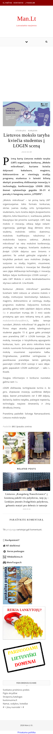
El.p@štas (7, 3)
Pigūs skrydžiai (10, 693)
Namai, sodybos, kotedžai (15, 703)
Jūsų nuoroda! (13, 707)
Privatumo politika (26, 732)
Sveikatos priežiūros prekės (16, 689)
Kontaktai (18, 3)
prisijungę (11, 529)
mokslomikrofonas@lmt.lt (15, 320)
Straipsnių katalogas (12, 696)
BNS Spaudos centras (22, 426)
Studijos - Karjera (26, 130)
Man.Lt (26, 18)
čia (4, 312)
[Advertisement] (26, 70)
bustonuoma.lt (10, 700)
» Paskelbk (30, 3)
